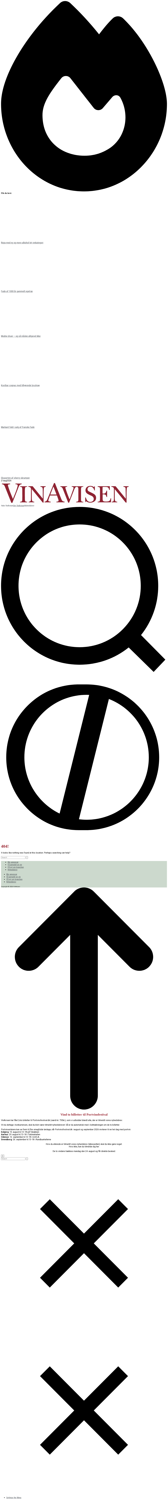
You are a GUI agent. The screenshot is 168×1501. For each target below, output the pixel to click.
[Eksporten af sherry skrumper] (84, 452)
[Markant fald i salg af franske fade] (84, 406)
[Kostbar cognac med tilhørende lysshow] (84, 361)
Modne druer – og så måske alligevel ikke (21, 336)
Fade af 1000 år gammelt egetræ (17, 291)
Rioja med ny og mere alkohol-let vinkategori (22, 242)
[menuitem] (7, 505)
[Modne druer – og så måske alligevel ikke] (84, 314)
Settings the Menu (13, 1497)
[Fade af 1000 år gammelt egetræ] (84, 267)
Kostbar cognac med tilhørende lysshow (20, 385)
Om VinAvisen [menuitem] (18, 505)
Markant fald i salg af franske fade (18, 427)
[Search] (27, 857)
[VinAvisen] (65, 503)
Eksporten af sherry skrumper (15, 477)
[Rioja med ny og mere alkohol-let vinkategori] (84, 217)
